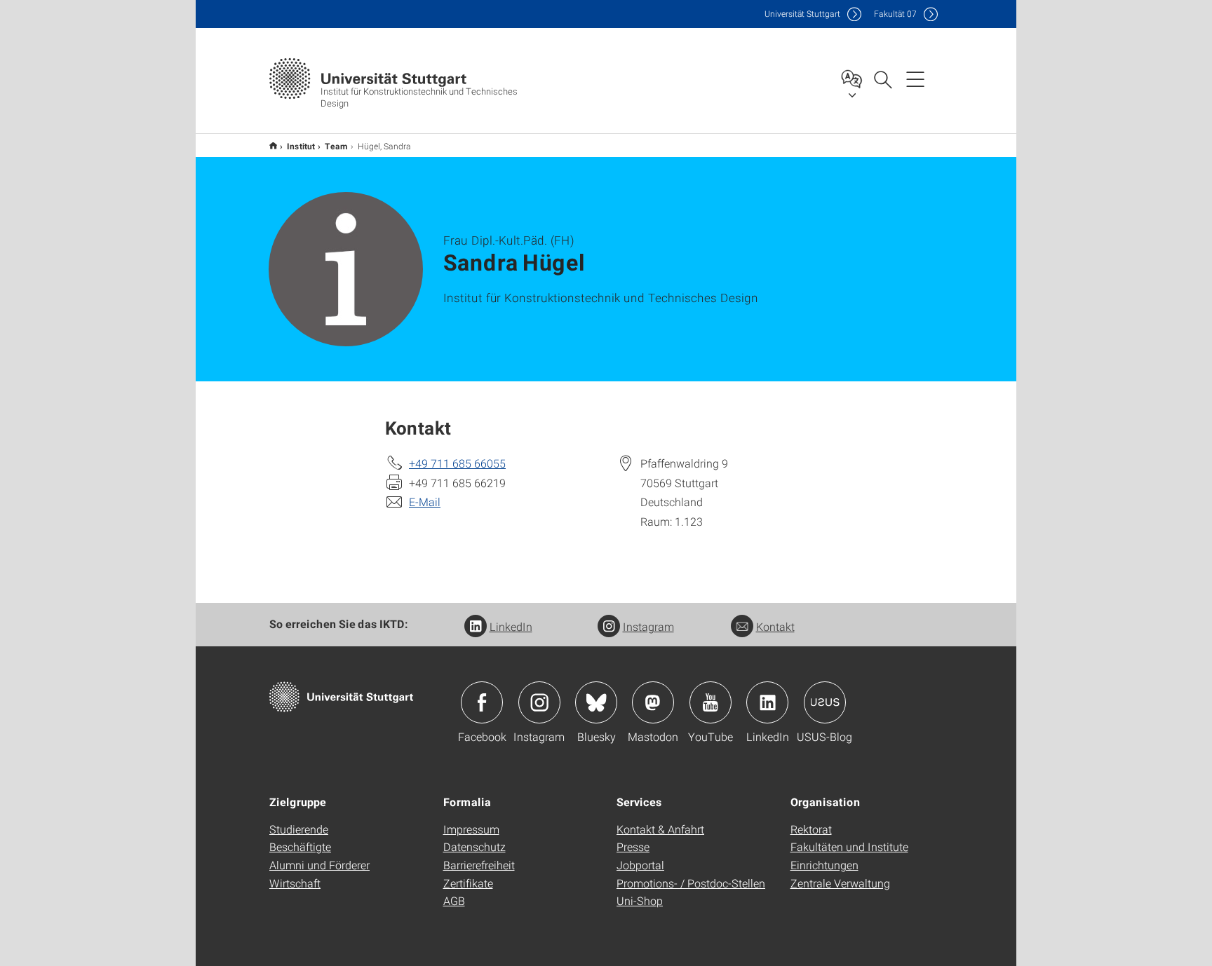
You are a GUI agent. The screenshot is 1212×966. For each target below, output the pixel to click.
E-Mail (424, 501)
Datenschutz (474, 846)
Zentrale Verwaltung (840, 883)
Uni (802, 13)
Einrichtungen (824, 864)
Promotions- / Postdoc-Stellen (691, 883)
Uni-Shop (640, 900)
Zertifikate (468, 883)
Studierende (298, 829)
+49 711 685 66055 (457, 463)
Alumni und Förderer (319, 864)
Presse (633, 846)
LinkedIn (511, 626)
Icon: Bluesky (596, 702)
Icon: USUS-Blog (825, 702)
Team (336, 145)
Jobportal (640, 864)
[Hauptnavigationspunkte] (915, 78)
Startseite (273, 145)
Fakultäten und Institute (849, 846)
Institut (301, 145)
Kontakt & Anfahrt (660, 829)
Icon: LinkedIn (767, 702)
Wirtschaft (295, 883)
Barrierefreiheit (479, 864)
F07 (895, 13)
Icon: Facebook (482, 702)
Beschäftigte (300, 846)
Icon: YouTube (710, 702)
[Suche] (882, 78)
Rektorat (811, 829)
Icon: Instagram (539, 702)
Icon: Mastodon (653, 702)
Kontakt (775, 626)
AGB (454, 900)
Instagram (648, 626)
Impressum (471, 829)
